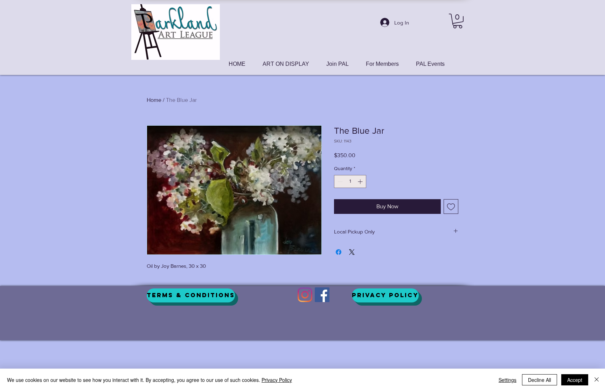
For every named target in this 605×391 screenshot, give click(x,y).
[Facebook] (322, 294)
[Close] (596, 379)
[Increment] (360, 181)
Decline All (539, 379)
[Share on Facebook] (338, 252)
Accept (574, 379)
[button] (457, 21)
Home (154, 100)
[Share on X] (352, 252)
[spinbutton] (350, 181)
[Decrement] (339, 181)
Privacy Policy (277, 379)
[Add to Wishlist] (451, 206)
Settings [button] (507, 379)
